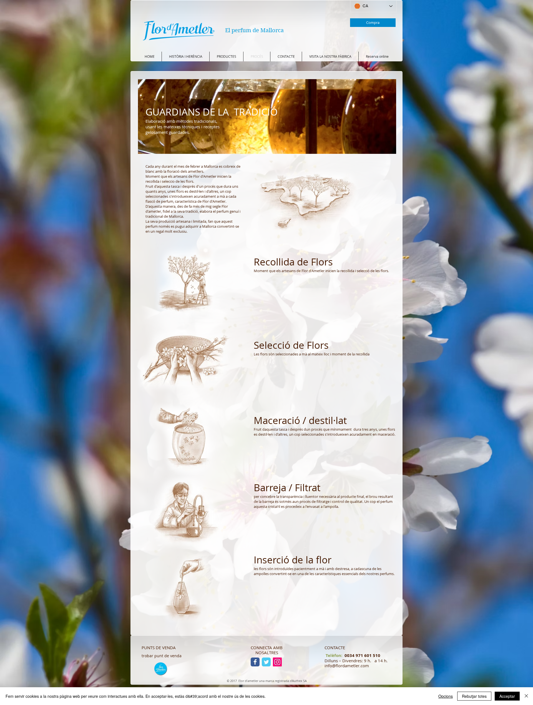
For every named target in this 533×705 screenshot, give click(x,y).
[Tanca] (526, 696)
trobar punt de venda (162, 655)
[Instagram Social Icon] (277, 662)
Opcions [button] (445, 696)
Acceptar (507, 696)
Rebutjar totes (474, 696)
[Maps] (161, 668)
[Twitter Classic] (266, 662)
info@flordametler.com (347, 665)
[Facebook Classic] (255, 662)
